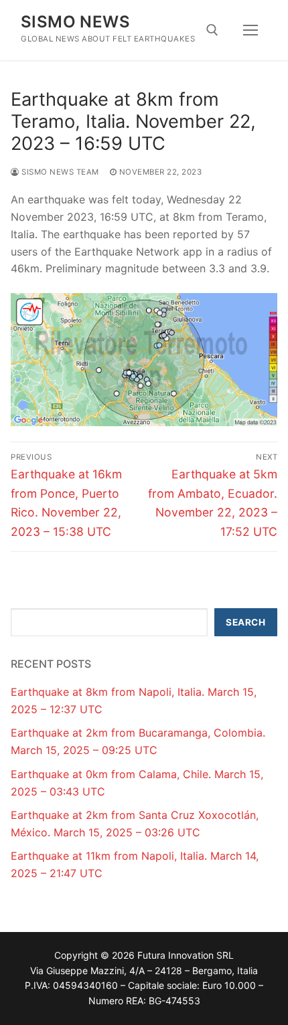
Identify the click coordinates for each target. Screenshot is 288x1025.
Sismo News (75, 21)
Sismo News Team (59, 172)
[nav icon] (250, 30)
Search (245, 622)
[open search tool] (212, 30)
